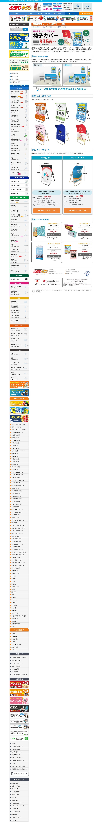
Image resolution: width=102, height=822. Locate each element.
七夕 (12, 594)
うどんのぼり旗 (15, 443)
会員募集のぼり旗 (15, 435)
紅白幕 (13, 641)
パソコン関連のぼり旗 (17, 549)
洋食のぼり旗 (14, 469)
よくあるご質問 (15, 669)
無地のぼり (14, 621)
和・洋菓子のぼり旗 (16, 491)
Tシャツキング (15, 794)
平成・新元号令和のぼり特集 (18, 616)
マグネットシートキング (17, 806)
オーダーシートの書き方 (17, 760)
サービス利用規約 (70, 270)
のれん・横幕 (14, 639)
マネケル (13, 820)
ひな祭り (13, 578)
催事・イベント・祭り (17, 427)
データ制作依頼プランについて (19, 674)
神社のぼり (14, 610)
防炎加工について (15, 755)
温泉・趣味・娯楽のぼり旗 (18, 528)
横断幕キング (14, 783)
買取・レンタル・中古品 (17, 525)
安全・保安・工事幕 (16, 644)
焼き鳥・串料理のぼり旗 (17, 485)
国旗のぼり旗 (14, 570)
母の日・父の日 (15, 586)
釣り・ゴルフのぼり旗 (17, 533)
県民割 (13, 589)
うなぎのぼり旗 (15, 461)
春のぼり (13, 576)
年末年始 (13, 608)
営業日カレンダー (19, 774)
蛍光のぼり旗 (14, 618)
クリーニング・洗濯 (16, 512)
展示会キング (14, 809)
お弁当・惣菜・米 (15, 483)
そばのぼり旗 (14, 445)
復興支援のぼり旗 (15, 624)
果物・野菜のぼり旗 (16, 504)
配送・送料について (16, 666)
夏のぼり (13, 592)
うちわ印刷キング (15, 791)
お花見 (13, 581)
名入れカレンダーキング (17, 803)
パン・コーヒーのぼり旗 (17, 480)
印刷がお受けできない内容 (18, 766)
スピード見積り (15, 79)
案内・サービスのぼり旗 (17, 565)
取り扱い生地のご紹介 (17, 752)
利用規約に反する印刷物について (19, 769)
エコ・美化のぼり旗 (16, 538)
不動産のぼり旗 (15, 507)
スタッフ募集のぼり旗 (17, 432)
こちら (85, 283)
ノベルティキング (15, 811)
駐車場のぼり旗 (15, 517)
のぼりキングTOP (35, 27)
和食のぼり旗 (14, 464)
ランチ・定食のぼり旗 (17, 475)
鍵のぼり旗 (14, 523)
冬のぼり (13, 602)
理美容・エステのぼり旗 (17, 554)
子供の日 (13, 584)
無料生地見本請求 (15, 82)
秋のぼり (13, 597)
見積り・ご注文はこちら (54, 234)
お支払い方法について (17, 663)
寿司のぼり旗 (14, 456)
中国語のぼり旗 (15, 573)
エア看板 (13, 633)
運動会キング (14, 800)
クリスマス (14, 605)
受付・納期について (16, 660)
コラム (13, 763)
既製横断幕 (14, 636)
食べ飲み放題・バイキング (18, 451)
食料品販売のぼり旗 (16, 499)
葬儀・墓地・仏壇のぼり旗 (18, 562)
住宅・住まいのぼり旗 (17, 509)
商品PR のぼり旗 (15, 557)
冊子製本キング (15, 814)
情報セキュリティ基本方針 (72, 271)
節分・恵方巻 (14, 613)
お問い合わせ (69, 273)
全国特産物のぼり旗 (16, 496)
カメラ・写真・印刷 (16, 541)
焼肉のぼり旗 (14, 453)
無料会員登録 (14, 73)
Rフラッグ (14, 649)
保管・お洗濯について (17, 757)
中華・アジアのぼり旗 (17, 472)
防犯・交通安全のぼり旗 (17, 520)
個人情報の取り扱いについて (56, 273)
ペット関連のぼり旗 (16, 560)
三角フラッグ (14, 647)
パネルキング (14, 789)
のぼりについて (15, 743)
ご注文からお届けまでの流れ (18, 657)
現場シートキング (15, 786)
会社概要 (51, 270)
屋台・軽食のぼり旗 (16, 493)
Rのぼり (13, 626)
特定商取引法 (52, 271)
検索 (25, 29)
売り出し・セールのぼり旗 (18, 424)
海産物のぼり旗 (15, 459)
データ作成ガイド (15, 672)
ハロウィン (14, 600)
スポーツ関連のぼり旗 (17, 531)
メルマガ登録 (14, 76)
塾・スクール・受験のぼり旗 (18, 552)
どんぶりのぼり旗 (15, 467)
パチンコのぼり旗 (15, 568)
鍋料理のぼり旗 (15, 488)
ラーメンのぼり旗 (15, 440)
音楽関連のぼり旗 (15, 546)
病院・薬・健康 (15, 536)
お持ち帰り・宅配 (15, 477)
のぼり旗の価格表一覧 (17, 746)
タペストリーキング (16, 817)
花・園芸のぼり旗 (15, 501)
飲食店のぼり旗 (15, 437)
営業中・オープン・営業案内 (18, 429)
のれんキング (14, 797)
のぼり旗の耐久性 (15, 749)
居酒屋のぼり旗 (15, 448)
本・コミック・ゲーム (17, 544)
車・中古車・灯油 (15, 515)
